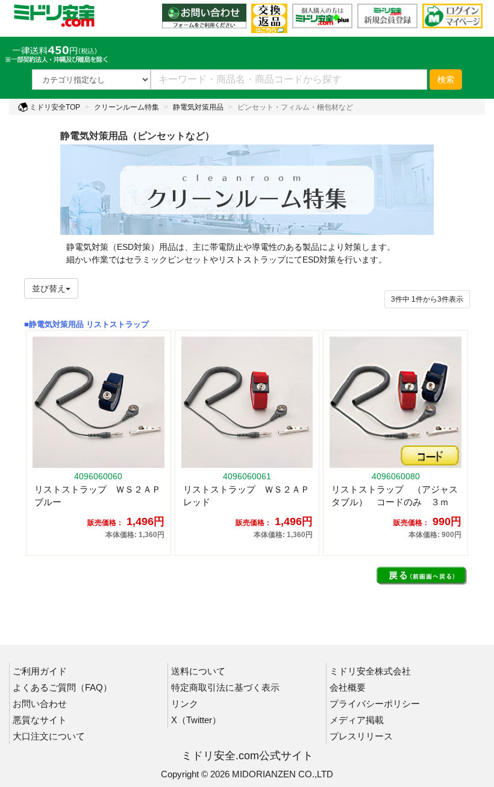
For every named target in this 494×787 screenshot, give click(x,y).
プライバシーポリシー (375, 703)
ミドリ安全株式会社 (370, 671)
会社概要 (348, 687)
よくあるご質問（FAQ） (62, 687)
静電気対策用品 (198, 107)
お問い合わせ (40, 703)
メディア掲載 (357, 720)
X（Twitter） (196, 720)
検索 (445, 79)
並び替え (49, 288)
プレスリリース (361, 736)
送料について (198, 671)
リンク (184, 703)
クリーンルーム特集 (126, 107)
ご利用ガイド (40, 671)
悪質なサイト (40, 720)
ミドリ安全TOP (54, 107)
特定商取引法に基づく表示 (225, 687)
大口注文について (49, 736)
